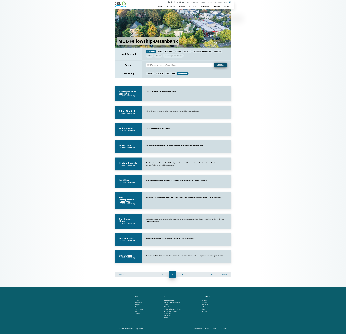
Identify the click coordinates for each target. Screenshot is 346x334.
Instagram (205, 305)
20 (182, 274)
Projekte (182, 6)
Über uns (217, 6)
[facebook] (171, 2)
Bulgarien (217, 51)
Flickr (203, 309)
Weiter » (224, 274)
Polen (160, 51)
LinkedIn (204, 300)
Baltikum (187, 51)
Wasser (166, 318)
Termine (210, 2)
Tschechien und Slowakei (202, 51)
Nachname (170, 74)
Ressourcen (167, 315)
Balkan (149, 56)
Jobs (215, 2)
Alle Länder (151, 51)
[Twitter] (177, 2)
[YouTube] (183, 2)
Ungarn (178, 51)
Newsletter (203, 2)
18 (162, 274)
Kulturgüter (167, 307)
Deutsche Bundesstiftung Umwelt (131, 329)
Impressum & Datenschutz (202, 328)
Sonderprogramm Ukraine (173, 56)
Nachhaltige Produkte (170, 311)
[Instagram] (174, 2)
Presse (187, 2)
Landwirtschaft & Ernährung (172, 309)
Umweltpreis (205, 6)
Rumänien (169, 51)
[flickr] (180, 2)
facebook (204, 302)
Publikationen (194, 2)
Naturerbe (192, 6)
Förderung (171, 6)
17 (152, 274)
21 (192, 274)
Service (226, 6)
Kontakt (220, 2)
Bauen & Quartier (169, 300)
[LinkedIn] (169, 2)
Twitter (204, 307)
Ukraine (158, 56)
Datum (149, 74)
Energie (166, 305)
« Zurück (121, 274)
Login (225, 2)
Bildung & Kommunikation (172, 302)
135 (212, 274)
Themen (160, 6)
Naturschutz (167, 313)
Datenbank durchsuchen (220, 65)
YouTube (204, 311)
